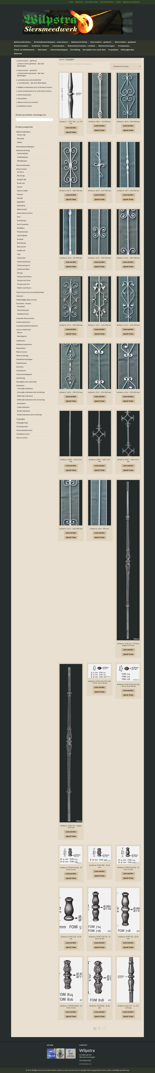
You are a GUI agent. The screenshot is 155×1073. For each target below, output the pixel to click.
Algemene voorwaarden (131, 2)
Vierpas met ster (23, 284)
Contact (118, 2)
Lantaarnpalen (22, 153)
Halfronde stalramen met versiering (31, 400)
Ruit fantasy (21, 243)
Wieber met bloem (24, 288)
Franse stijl (21, 135)
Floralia (20, 198)
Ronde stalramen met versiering (29, 415)
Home (71, 2)
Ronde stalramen (23, 411)
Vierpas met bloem (24, 277)
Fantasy (20, 194)
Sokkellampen (22, 157)
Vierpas (20, 273)
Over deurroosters (91, 2)
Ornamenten (123, 46)
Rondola (20, 239)
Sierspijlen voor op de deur (94, 50)
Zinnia (19, 142)
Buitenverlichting (79, 42)
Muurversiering (22, 356)
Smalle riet (21, 251)
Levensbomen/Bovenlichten (27, 326)
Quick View (71, 132)
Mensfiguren (22, 336)
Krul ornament (22, 224)
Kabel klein (21, 206)
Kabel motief (22, 209)
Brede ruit (21, 183)
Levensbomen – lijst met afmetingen (32, 83)
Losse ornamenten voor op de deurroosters (34, 91)
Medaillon (21, 228)
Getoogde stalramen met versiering (30, 392)
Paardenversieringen (24, 359)
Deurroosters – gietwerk (100, 42)
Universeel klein (23, 269)
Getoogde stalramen (25, 389)
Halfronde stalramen (25, 396)
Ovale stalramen (23, 407)
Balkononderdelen (22, 42)
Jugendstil (21, 202)
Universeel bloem (24, 262)
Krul (18, 217)
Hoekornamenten (23, 322)
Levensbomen (58, 46)
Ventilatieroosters (25, 106)
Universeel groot (23, 265)
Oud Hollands (22, 236)
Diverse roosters (21, 46)
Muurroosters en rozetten (28, 102)
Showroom (79, 2)
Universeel (21, 258)
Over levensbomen (107, 2)
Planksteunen (21, 363)
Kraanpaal (21, 307)
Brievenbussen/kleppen (25, 147)
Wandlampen (22, 161)
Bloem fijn (21, 176)
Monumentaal (22, 232)
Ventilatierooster (23, 434)
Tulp (18, 254)
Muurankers (22, 99)
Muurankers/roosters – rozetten (81, 46)
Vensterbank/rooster (24, 430)
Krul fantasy (21, 221)
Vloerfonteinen (23, 310)
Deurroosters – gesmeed (125, 42)
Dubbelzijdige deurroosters (26, 300)
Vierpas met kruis (24, 280)
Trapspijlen (113, 50)
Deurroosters (21, 169)
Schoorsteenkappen (59, 50)
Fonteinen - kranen (23, 304)
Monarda (20, 139)
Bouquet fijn (21, 179)
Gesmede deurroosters (25, 318)
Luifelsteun (20, 341)
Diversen (18, 54)
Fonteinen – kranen (40, 46)
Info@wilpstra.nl (85, 1064)
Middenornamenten (24, 344)
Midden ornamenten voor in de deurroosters (35, 87)
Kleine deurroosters (25, 213)
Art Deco (20, 172)
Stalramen (42, 50)
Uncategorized (22, 427)
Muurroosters (21, 352)
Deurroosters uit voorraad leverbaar (30, 292)
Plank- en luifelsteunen (24, 50)
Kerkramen (21, 403)
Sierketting (75, 50)
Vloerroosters (21, 438)
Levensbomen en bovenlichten (29, 80)
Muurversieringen (106, 46)
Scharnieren (21, 371)
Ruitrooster (21, 247)
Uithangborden (127, 50)
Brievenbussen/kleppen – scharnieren (51, 42)
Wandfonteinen (23, 314)
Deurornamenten (24, 95)
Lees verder (71, 128)
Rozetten (19, 367)
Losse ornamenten (23, 330)
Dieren (19, 187)
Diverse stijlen (22, 191)
